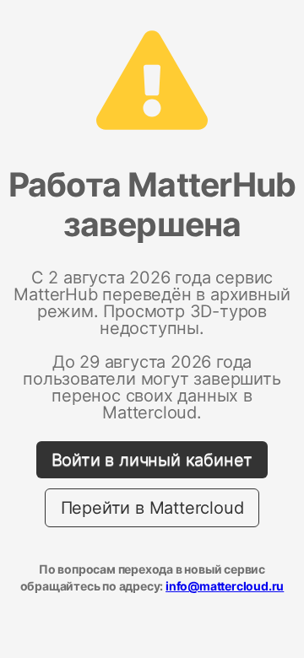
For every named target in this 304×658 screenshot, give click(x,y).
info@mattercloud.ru (225, 586)
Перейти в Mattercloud (152, 508)
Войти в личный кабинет (152, 460)
